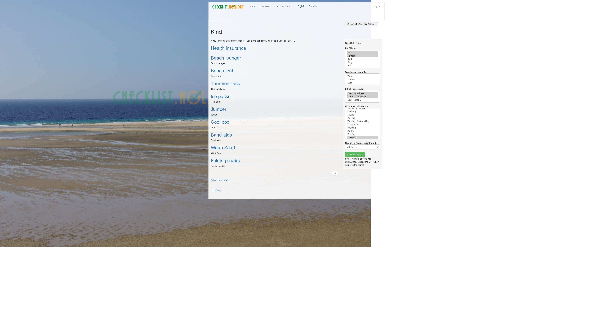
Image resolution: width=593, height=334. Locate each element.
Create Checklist (355, 154)
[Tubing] (362, 114)
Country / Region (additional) (360, 142)
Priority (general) (354, 89)
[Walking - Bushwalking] (362, 121)
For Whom (350, 48)
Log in (377, 6)
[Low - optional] (362, 99)
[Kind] (362, 59)
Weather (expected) (355, 71)
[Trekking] (362, 111)
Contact (217, 190)
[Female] (362, 55)
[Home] (229, 7)
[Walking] (362, 118)
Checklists (265, 6)
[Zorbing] (362, 134)
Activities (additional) (356, 106)
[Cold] (362, 82)
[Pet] (362, 65)
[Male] (362, 52)
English (301, 6)
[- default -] (362, 137)
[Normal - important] (362, 96)
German (313, 6)
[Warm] (362, 76)
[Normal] (362, 79)
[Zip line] (362, 131)
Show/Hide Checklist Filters (360, 24)
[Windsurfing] (362, 124)
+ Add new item (282, 6)
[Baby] (362, 62)
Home (252, 6)
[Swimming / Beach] (362, 108)
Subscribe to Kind (219, 180)
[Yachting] (362, 127)
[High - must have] (362, 93)
